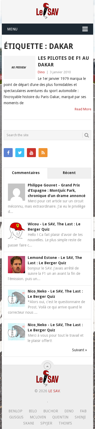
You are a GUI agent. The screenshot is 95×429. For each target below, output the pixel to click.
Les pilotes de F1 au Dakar (63, 61)
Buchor (50, 411)
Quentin (60, 417)
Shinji (80, 417)
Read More (83, 109)
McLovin (38, 417)
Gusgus (16, 417)
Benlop (15, 411)
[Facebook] (8, 152)
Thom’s (65, 423)
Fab (83, 411)
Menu (12, 29)
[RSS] (43, 152)
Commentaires (26, 173)
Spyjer (46, 423)
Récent (69, 173)
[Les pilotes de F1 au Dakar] (19, 67)
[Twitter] (19, 152)
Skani (28, 423)
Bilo (33, 411)
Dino (41, 72)
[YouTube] (31, 152)
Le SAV (54, 391)
